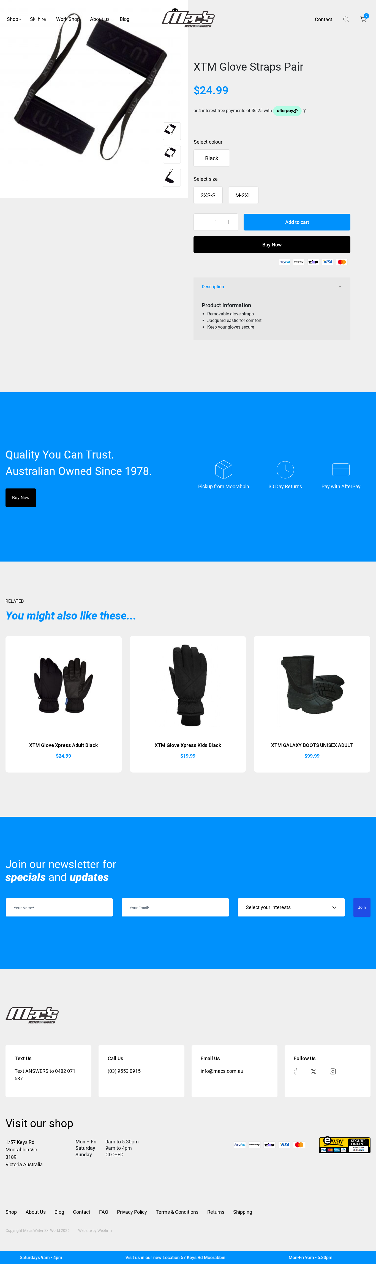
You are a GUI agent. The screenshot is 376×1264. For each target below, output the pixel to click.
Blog (124, 19)
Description (213, 286)
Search (346, 19)
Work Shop (68, 19)
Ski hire (38, 19)
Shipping (242, 1212)
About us (100, 19)
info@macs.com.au (222, 1071)
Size (213, 179)
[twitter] (313, 1071)
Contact (323, 19)
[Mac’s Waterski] (188, 19)
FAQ (103, 1212)
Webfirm (104, 1230)
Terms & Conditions (177, 1212)
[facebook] (295, 1071)
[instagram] (333, 1071)
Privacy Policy (132, 1212)
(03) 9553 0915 (124, 1071)
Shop (12, 19)
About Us (36, 1212)
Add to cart (297, 222)
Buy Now (272, 245)
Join (362, 907)
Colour (215, 142)
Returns (215, 1212)
